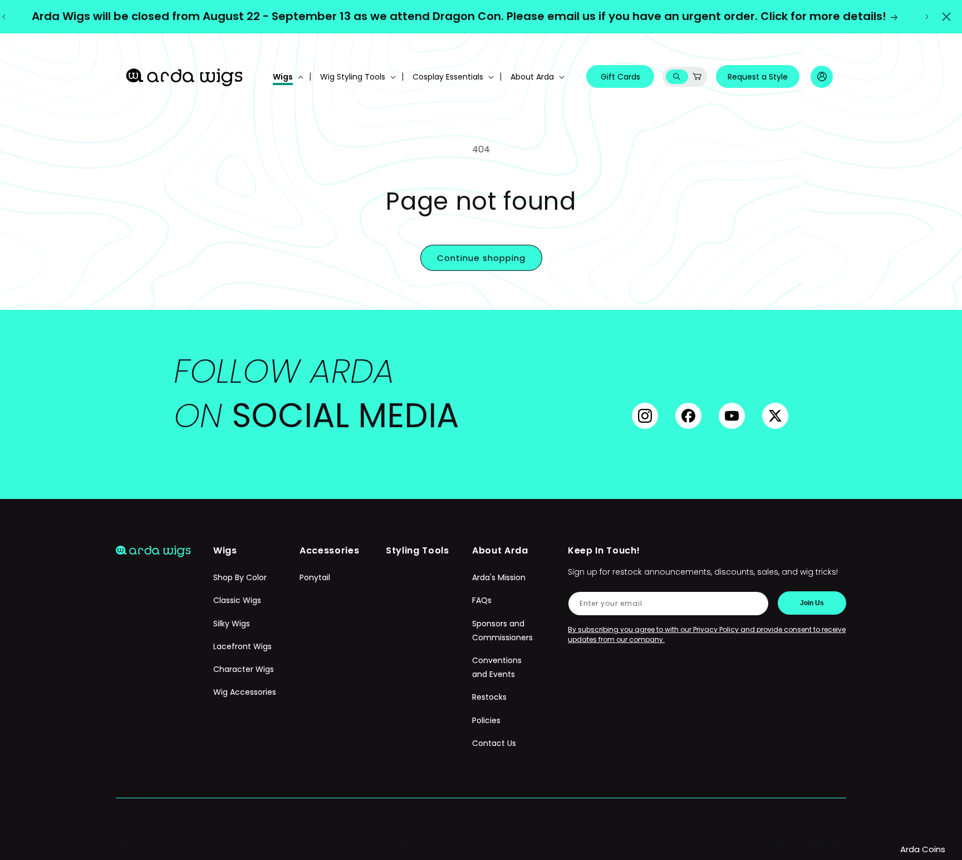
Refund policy (298, 844)
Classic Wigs (237, 600)
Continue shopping (481, 258)
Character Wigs (243, 669)
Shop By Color (240, 577)
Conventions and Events (497, 667)
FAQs (482, 600)
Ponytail (315, 577)
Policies (486, 720)
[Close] (946, 16)
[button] (287, 76)
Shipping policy (433, 844)
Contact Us (494, 743)
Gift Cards (620, 76)
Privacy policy (364, 844)
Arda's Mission (499, 577)
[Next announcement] (927, 16)
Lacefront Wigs (242, 646)
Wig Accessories (244, 692)
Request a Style (758, 76)
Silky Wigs (231, 623)
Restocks (489, 697)
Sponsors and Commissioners (502, 630)
